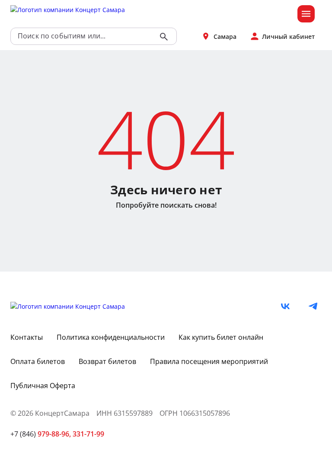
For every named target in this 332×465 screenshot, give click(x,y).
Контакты (26, 337)
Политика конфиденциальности (111, 337)
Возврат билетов (107, 361)
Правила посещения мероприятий (209, 361)
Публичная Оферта (42, 385)
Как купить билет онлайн (221, 337)
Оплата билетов (37, 361)
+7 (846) (40, 434)
